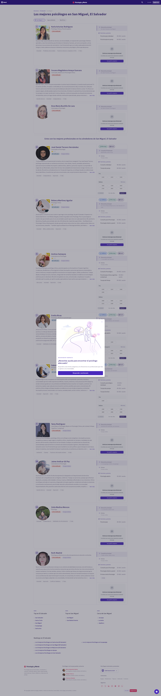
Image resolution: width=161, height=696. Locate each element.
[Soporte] (156, 691)
